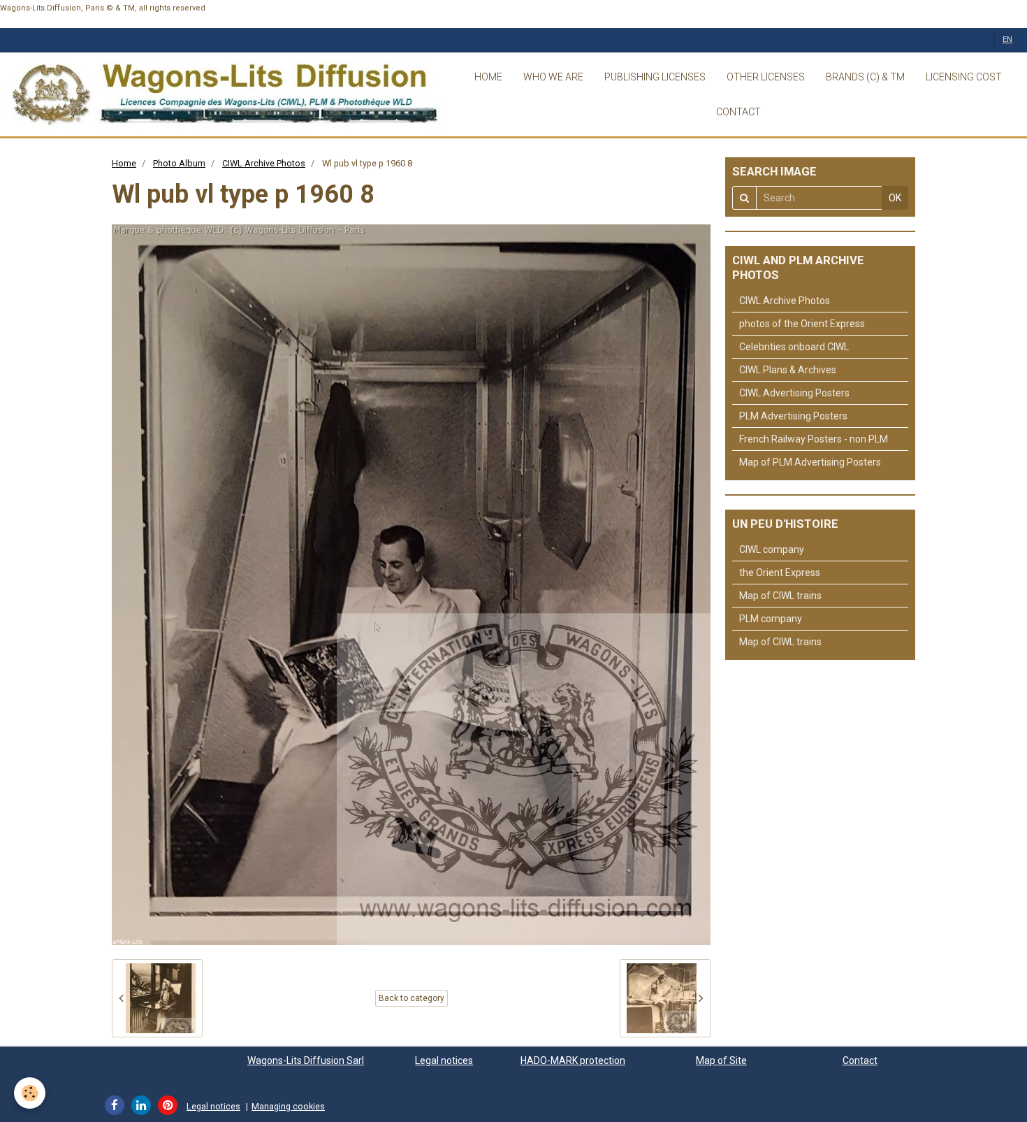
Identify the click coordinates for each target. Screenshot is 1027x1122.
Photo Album (179, 163)
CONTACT (738, 111)
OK (895, 197)
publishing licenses (655, 76)
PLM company (770, 618)
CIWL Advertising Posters (794, 392)
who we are (553, 76)
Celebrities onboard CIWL (794, 346)
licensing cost (964, 76)
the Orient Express (779, 572)
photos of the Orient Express (802, 323)
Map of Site (721, 1060)
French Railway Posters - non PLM (813, 439)
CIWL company (771, 549)
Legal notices (444, 1060)
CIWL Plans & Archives (787, 369)
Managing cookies (288, 1106)
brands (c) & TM (865, 76)
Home (124, 163)
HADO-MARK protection (572, 1060)
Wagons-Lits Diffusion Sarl (305, 1060)
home (488, 76)
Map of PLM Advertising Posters (810, 462)
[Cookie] (29, 1093)
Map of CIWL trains (780, 595)
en (1007, 39)
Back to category (411, 998)
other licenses (766, 76)
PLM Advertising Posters (793, 416)
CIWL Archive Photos (263, 163)
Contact (860, 1060)
